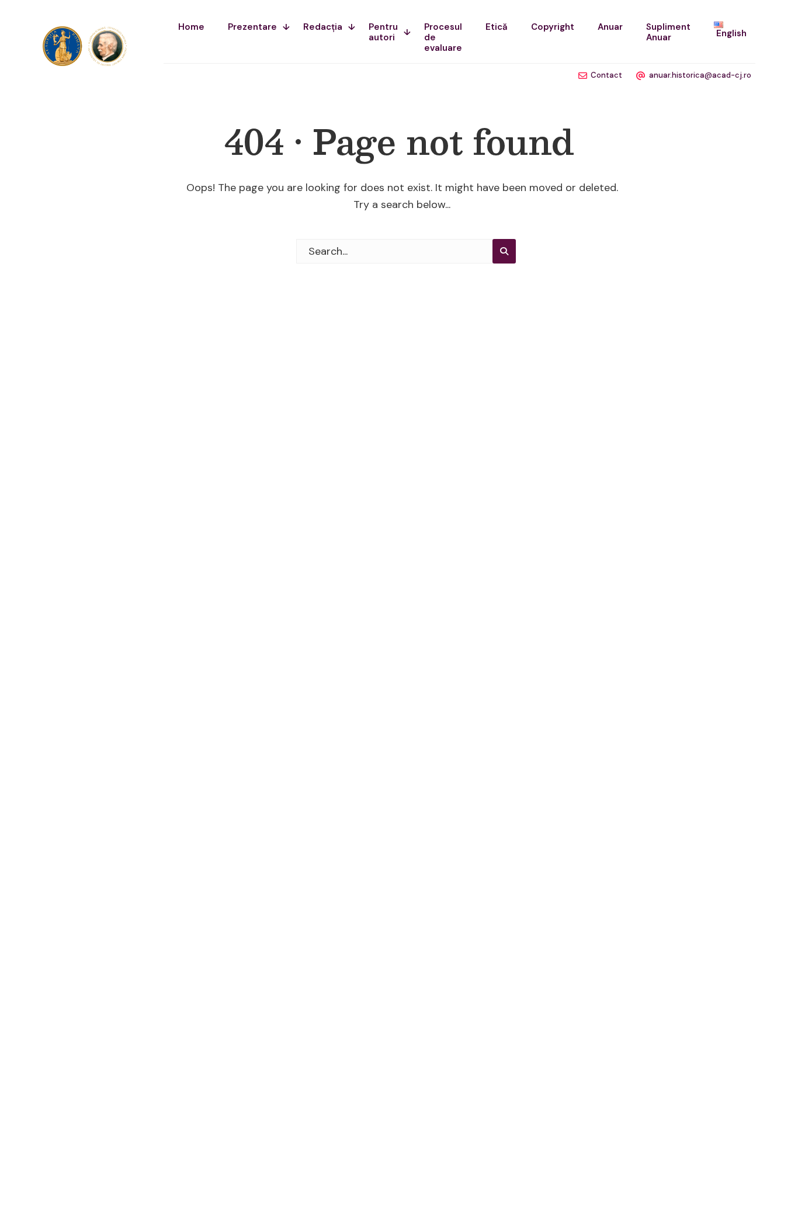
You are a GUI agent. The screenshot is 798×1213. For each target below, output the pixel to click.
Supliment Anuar (668, 32)
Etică (496, 27)
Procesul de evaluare (443, 37)
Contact (606, 75)
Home (191, 27)
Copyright (552, 27)
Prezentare (252, 27)
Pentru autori (383, 32)
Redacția (322, 27)
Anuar (610, 27)
